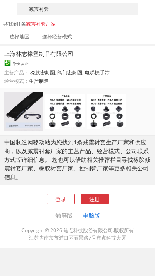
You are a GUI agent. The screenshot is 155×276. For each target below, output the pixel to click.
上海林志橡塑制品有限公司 (39, 54)
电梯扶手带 (97, 72)
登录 (60, 199)
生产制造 (39, 80)
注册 (94, 199)
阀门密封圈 (69, 72)
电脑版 (91, 215)
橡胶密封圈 (42, 72)
